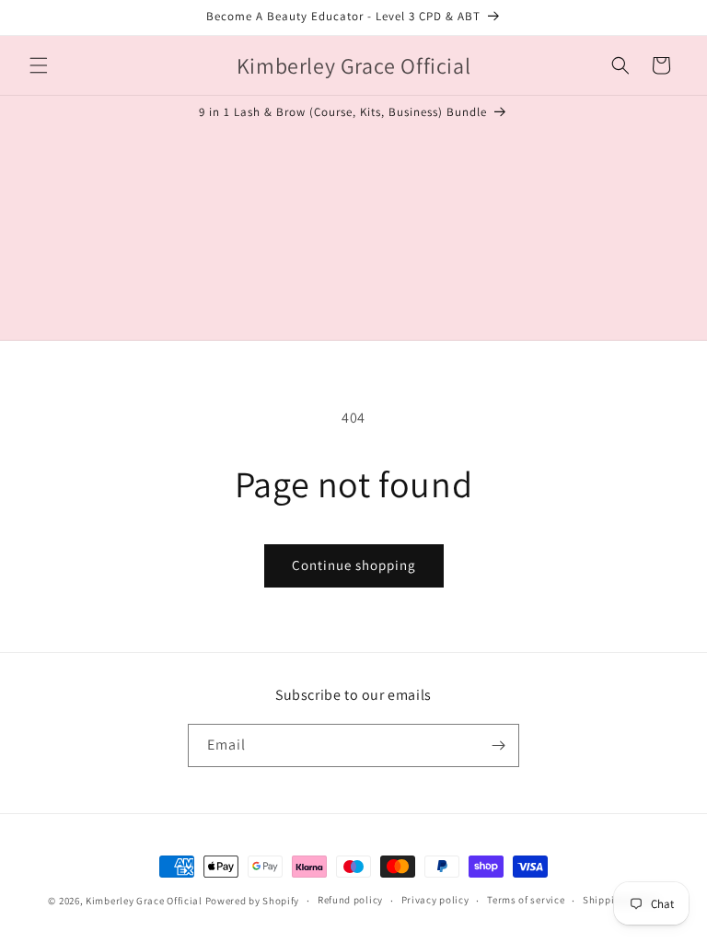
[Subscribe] (498, 745)
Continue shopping (354, 565)
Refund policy (350, 899)
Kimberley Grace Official (144, 900)
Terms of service (525, 899)
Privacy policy (435, 899)
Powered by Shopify (252, 900)
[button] (38, 65)
